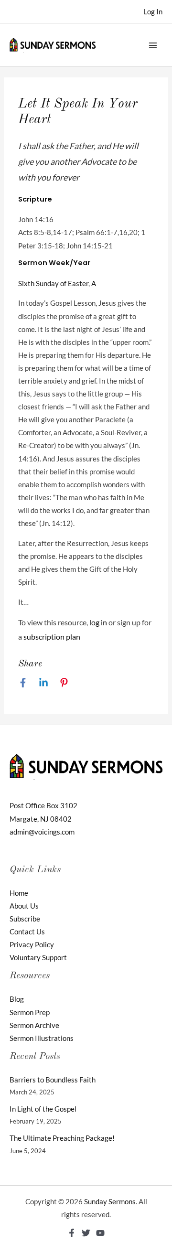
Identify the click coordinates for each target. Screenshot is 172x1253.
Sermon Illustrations (42, 1038)
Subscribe (25, 919)
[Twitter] (86, 1233)
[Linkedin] (43, 682)
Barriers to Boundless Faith (53, 1080)
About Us (24, 906)
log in (98, 622)
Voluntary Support (38, 957)
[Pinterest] (64, 682)
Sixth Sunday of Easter (53, 283)
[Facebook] (23, 682)
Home (19, 893)
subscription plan (51, 636)
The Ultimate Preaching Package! (62, 1138)
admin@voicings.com (42, 832)
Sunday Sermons (110, 1202)
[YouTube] (100, 1233)
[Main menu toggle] (152, 44)
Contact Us (27, 932)
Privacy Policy (32, 945)
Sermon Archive (34, 1025)
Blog (17, 999)
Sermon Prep (30, 1012)
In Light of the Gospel (43, 1109)
